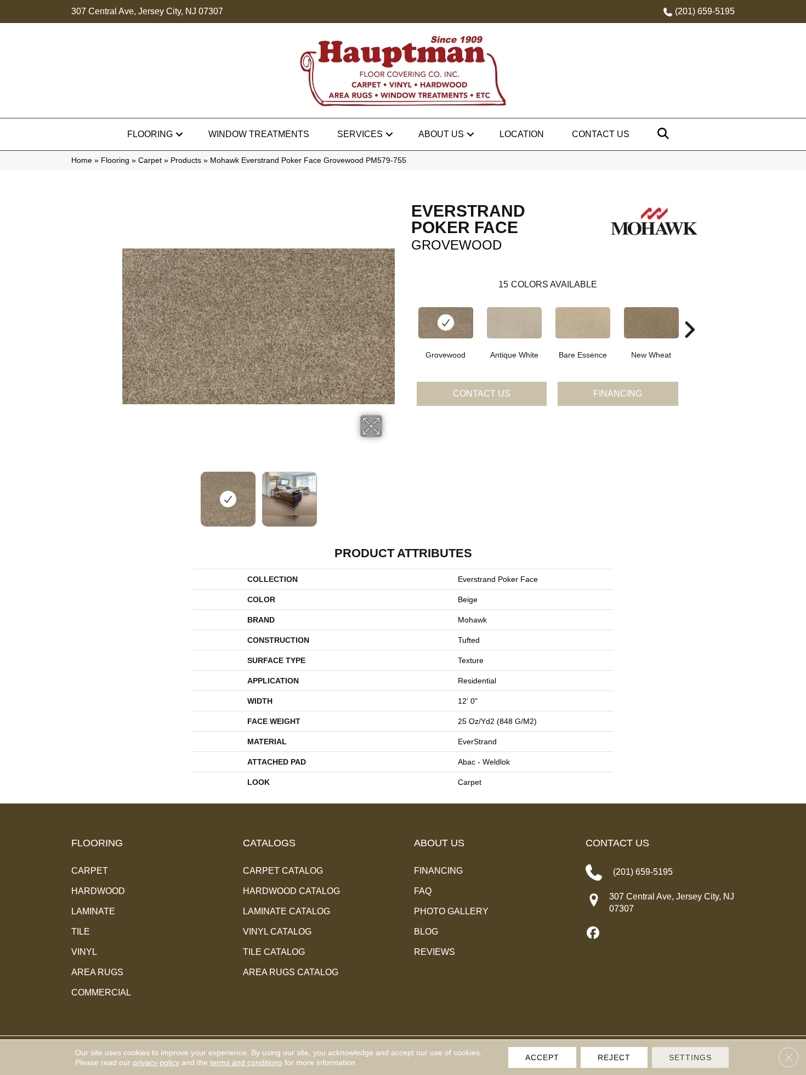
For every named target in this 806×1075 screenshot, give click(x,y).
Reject (614, 1057)
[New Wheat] (651, 322)
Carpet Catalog (283, 870)
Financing (617, 393)
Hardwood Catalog (291, 891)
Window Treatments (258, 134)
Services (360, 134)
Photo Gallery (451, 911)
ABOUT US (439, 843)
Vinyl (84, 952)
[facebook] (593, 933)
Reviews (434, 952)
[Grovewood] (446, 322)
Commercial (101, 992)
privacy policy (156, 1062)
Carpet (150, 160)
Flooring (150, 134)
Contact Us (600, 134)
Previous (127, 493)
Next (389, 493)
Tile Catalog (274, 952)
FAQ (423, 891)
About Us (441, 134)
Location (522, 134)
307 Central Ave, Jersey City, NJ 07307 (147, 11)
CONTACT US (617, 843)
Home (81, 160)
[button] (179, 134)
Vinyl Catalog (277, 931)
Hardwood (98, 891)
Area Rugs (97, 972)
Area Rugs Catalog (290, 972)
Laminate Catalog (286, 911)
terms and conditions (246, 1062)
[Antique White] (514, 322)
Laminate (93, 911)
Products (186, 160)
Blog (426, 931)
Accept (542, 1057)
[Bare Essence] (583, 322)
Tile (80, 931)
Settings (690, 1057)
